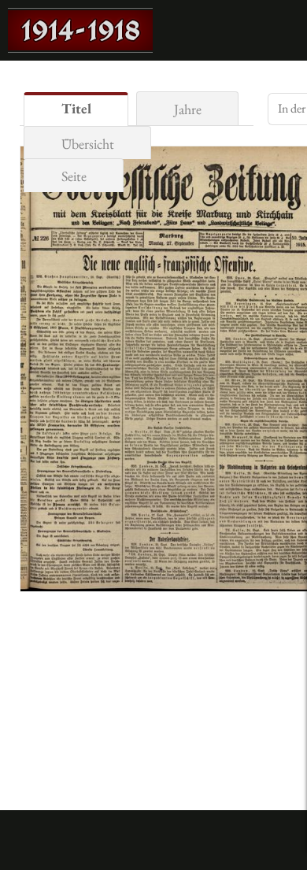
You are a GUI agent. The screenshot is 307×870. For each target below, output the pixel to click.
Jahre (188, 109)
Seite (74, 176)
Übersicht (87, 144)
